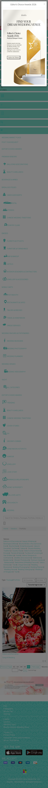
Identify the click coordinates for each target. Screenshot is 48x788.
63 (18, 667)
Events (6, 719)
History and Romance (10, 654)
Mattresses (37, 558)
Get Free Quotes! (8, 3)
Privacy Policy (9, 735)
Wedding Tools (9, 724)
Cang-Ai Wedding (8, 657)
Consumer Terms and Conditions (16, 738)
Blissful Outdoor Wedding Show (16, 727)
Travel (14, 565)
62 (14, 667)
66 (28, 667)
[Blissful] (13, 752)
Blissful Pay (8, 711)
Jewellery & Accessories (23, 558)
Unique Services (24, 565)
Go (25, 670)
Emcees (6, 553)
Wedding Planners (37, 567)
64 (21, 667)
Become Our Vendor (9, 1)
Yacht (16, 572)
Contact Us (8, 732)
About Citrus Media (11, 740)
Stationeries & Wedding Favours (26, 562)
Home (5, 529)
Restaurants (8, 562)
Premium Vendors (37, 560)
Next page (35, 667)
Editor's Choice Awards (32, 551)
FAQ (5, 706)
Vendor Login (23, 1)
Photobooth (24, 560)
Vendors (14, 529)
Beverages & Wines (10, 544)
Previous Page (6, 667)
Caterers (23, 548)
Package (9, 580)
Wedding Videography (26, 569)
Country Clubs (17, 551)
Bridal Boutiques (26, 546)
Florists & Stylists (17, 553)
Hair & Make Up (9, 555)
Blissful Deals (14, 546)
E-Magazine (8, 709)
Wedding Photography (21, 567)
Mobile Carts (8, 560)
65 (25, 667)
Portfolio (17, 580)
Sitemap (6, 714)
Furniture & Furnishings (33, 553)
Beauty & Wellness (29, 541)
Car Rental (15, 548)
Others (16, 560)
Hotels (18, 555)
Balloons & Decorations (12, 541)
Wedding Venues (10, 569)
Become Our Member (23, 3)
